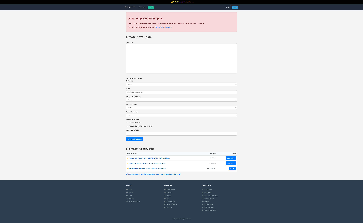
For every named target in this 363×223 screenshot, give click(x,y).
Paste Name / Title (132, 130)
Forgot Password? (134, 201)
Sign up (235, 7)
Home (130, 189)
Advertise (169, 207)
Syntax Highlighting (133, 96)
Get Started (230, 163)
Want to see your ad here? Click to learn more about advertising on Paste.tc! (153, 174)
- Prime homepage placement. (147, 163)
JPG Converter (208, 204)
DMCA (168, 195)
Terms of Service (171, 204)
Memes (206, 201)
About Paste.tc (170, 189)
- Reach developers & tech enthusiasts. (149, 158)
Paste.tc (130, 7)
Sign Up (131, 198)
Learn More (230, 158)
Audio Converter (209, 198)
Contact (168, 192)
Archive (142, 7)
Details (232, 168)
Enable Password (132, 119)
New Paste (130, 42)
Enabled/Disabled (134, 122)
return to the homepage (164, 27)
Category (129, 81)
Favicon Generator (210, 210)
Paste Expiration (132, 104)
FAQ (167, 198)
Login (227, 7)
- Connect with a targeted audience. (148, 168)
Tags (128, 88)
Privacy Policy (170, 201)
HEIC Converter (209, 207)
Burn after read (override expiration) (140, 126)
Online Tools (208, 189)
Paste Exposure (132, 112)
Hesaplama (207, 192)
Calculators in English (210, 195)
